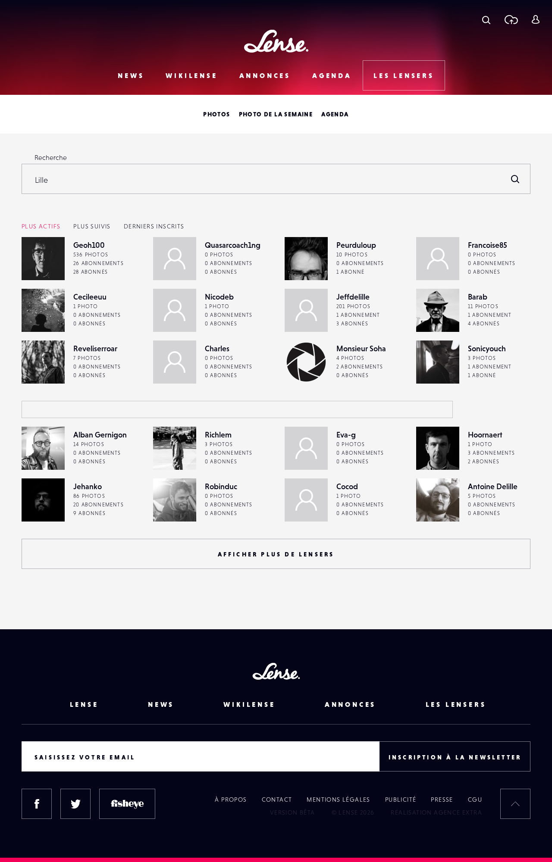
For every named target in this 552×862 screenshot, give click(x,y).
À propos (231, 799)
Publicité (401, 799)
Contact (277, 799)
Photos (216, 114)
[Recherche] (486, 19)
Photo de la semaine (276, 114)
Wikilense (191, 75)
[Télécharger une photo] (511, 19)
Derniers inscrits (154, 226)
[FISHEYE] (127, 804)
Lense (84, 704)
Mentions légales (338, 799)
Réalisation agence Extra (436, 812)
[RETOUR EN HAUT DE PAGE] (515, 804)
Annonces (265, 75)
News (131, 75)
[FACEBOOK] (37, 804)
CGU (475, 799)
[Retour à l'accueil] (276, 41)
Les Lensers (403, 75)
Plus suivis (91, 226)
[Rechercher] (515, 179)
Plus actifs (41, 226)
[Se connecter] (535, 19)
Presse (442, 799)
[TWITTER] (75, 804)
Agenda (332, 75)
